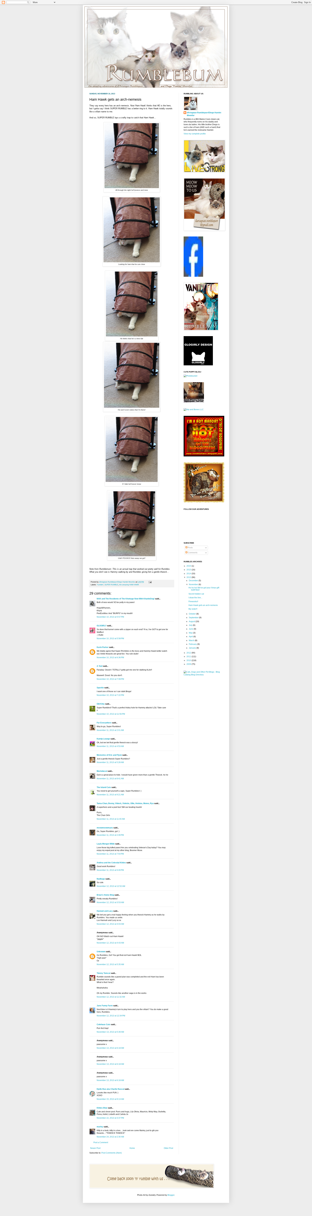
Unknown (101, 951)
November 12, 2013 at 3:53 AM (110, 902)
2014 (189, 573)
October (192, 614)
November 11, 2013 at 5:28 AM (110, 762)
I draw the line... (195, 597)
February (193, 644)
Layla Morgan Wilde (106, 844)
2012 (189, 653)
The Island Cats (104, 787)
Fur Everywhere (104, 723)
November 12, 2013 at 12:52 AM (111, 886)
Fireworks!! (193, 601)
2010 (189, 660)
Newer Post (95, 1148)
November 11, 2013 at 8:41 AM (110, 778)
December (194, 580)
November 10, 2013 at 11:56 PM (111, 714)
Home (132, 1148)
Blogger (171, 1195)
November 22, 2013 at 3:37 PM (110, 1118)
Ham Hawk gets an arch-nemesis (203, 605)
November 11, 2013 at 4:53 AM (110, 746)
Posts (190, 547)
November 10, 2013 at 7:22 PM (110, 695)
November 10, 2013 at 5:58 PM (110, 638)
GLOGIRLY (101, 626)
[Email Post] (150, 582)
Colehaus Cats (103, 1024)
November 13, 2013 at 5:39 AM (110, 1032)
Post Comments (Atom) (111, 1153)
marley (100, 1127)
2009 (189, 664)
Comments (192, 553)
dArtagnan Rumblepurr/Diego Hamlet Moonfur (204, 114)
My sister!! (192, 609)
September (194, 617)
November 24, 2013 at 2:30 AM (110, 1137)
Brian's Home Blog (105, 895)
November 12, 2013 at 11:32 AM (111, 997)
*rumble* (100, 585)
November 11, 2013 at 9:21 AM (110, 795)
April (191, 636)
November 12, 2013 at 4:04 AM (110, 924)
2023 (189, 566)
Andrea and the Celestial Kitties (111, 863)
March (192, 640)
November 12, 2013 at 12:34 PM (111, 1016)
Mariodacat (102, 771)
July (191, 625)
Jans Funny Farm (105, 1006)
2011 (189, 656)
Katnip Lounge (103, 739)
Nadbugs (101, 879)
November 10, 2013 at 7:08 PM (110, 679)
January (192, 648)
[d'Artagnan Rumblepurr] (193, 276)
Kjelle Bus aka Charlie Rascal (110, 1089)
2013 (189, 577)
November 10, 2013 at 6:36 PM (110, 657)
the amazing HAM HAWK (129, 585)
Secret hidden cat (196, 594)
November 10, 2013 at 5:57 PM (110, 617)
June (191, 629)
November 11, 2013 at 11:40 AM (111, 819)
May (191, 633)
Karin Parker (103, 647)
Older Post (168, 1148)
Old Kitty (101, 704)
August (192, 621)
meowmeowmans (105, 828)
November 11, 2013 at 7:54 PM (110, 854)
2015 (189, 570)
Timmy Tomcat (103, 973)
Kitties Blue (102, 1108)
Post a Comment (100, 1142)
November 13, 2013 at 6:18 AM (110, 1048)
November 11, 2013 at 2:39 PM (110, 835)
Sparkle (100, 688)
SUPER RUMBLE (111, 585)
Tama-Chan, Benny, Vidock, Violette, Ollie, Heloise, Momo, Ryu (125, 803)
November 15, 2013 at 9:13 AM (110, 1099)
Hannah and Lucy (105, 911)
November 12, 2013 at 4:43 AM (110, 943)
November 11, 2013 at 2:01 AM (110, 730)
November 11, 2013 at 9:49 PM (110, 870)
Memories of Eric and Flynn (109, 755)
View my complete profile (195, 134)
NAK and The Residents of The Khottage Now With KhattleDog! (126, 599)
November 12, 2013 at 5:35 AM (110, 964)
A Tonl (99, 666)
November (194, 584)
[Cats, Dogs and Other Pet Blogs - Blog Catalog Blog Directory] (203, 675)
